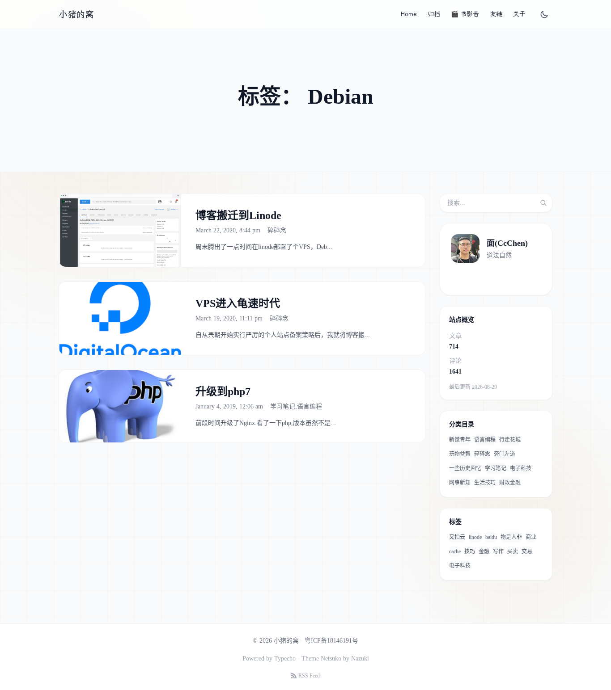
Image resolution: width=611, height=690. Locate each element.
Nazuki (360, 658)
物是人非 (511, 537)
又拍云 (457, 537)
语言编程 (309, 406)
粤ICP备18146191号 (331, 640)
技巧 (469, 551)
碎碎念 (276, 230)
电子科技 (520, 468)
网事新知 (460, 483)
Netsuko (331, 658)
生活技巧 (485, 483)
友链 (496, 14)
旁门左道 (504, 454)
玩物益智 (460, 454)
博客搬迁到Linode (238, 215)
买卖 (512, 551)
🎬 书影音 (465, 14)
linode (475, 537)
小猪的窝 (76, 14)
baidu (491, 537)
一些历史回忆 (465, 468)
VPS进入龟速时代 (237, 303)
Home (408, 14)
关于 (519, 14)
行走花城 (510, 440)
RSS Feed (309, 676)
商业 (531, 537)
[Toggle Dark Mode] (544, 14)
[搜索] (543, 202)
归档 (434, 14)
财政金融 (510, 483)
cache (455, 551)
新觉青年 (460, 440)
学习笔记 (282, 406)
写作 (498, 551)
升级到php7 (222, 391)
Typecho (285, 658)
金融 (484, 551)
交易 (527, 551)
